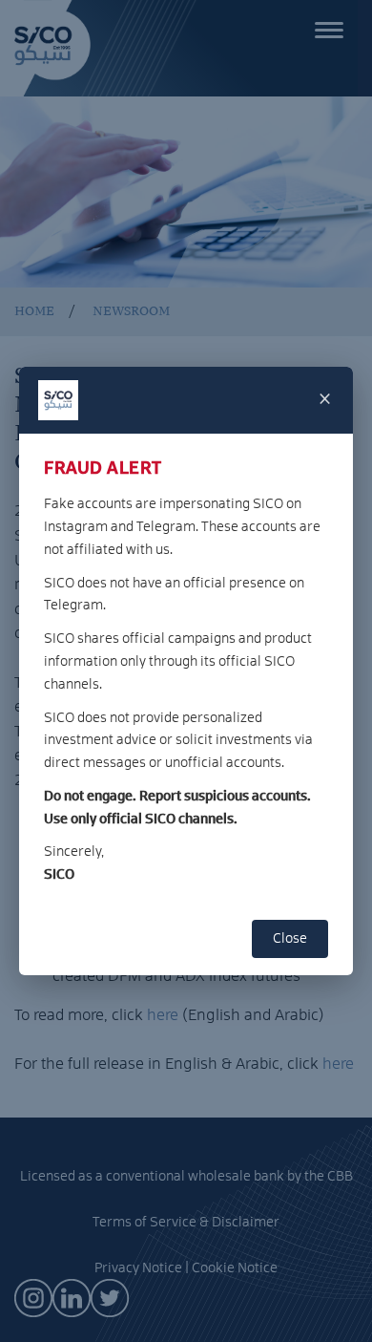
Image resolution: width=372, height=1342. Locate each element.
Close (290, 939)
